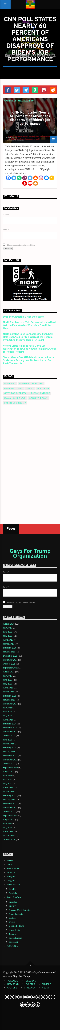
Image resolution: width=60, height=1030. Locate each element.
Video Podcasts (13, 884)
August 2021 (9, 819)
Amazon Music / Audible (20, 910)
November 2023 (10, 731)
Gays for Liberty (15, 393)
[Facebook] (8, 178)
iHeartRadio (14, 930)
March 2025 (8, 692)
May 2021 (7, 827)
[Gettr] (24, 183)
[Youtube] (30, 183)
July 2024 (7, 708)
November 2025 (10, 660)
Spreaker (13, 902)
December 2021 (10, 803)
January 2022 (9, 799)
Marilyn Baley (38, 398)
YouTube (13, 893)
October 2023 (9, 735)
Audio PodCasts (14, 897)
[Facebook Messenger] (46, 178)
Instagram (11, 876)
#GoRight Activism (31, 383)
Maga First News (15, 398)
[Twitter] (30, 178)
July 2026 (7, 628)
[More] (35, 183)
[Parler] (24, 178)
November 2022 (10, 760)
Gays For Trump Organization (30, 554)
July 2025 (7, 676)
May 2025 (7, 684)
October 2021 (9, 811)
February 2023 (9, 747)
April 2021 (8, 831)
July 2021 (7, 823)
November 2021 (10, 807)
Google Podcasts (16, 926)
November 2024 (10, 704)
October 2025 (9, 664)
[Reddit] (35, 178)
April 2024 (8, 720)
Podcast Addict (15, 938)
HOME (10, 860)
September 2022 (10, 767)
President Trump (15, 403)
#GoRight (10, 383)
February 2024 (9, 724)
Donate (10, 864)
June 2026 (7, 632)
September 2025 (10, 668)
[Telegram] (13, 178)
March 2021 (8, 835)
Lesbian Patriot (40, 393)
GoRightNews (13, 946)
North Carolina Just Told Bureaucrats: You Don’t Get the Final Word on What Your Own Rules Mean (29, 325)
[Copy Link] (51, 178)
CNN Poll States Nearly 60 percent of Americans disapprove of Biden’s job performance (30, 118)
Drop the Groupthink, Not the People (23, 317)
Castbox (12, 918)
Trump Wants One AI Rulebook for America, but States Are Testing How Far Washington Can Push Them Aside (29, 360)
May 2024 (7, 715)
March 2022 (8, 791)
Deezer (12, 922)
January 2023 (9, 751)
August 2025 (9, 672)
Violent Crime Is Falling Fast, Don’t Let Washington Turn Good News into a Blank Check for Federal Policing (29, 349)
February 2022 (9, 795)
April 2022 (8, 787)
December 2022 (10, 755)
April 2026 (8, 640)
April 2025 (8, 688)
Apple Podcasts (16, 914)
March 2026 (8, 644)
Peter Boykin (11, 138)
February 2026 (9, 648)
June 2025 (7, 680)
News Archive (13, 868)
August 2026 (9, 624)
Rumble (12, 889)
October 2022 (9, 764)
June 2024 (7, 712)
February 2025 (9, 696)
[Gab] (19, 178)
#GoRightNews (13, 388)
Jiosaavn (12, 934)
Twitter (30, 984)
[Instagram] (41, 178)
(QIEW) (30, 388)
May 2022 (7, 783)
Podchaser (13, 942)
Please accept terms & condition (21, 245)
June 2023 (7, 740)
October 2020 (9, 839)
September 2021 (10, 815)
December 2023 (10, 728)
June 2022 (7, 779)
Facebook (11, 872)
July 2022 (7, 775)
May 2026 (7, 636)
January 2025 (9, 700)
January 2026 (9, 652)
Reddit (46, 987)
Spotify (12, 906)
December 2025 (10, 656)
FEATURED (43, 388)
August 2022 (9, 771)
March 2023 (8, 744)
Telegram (11, 880)
